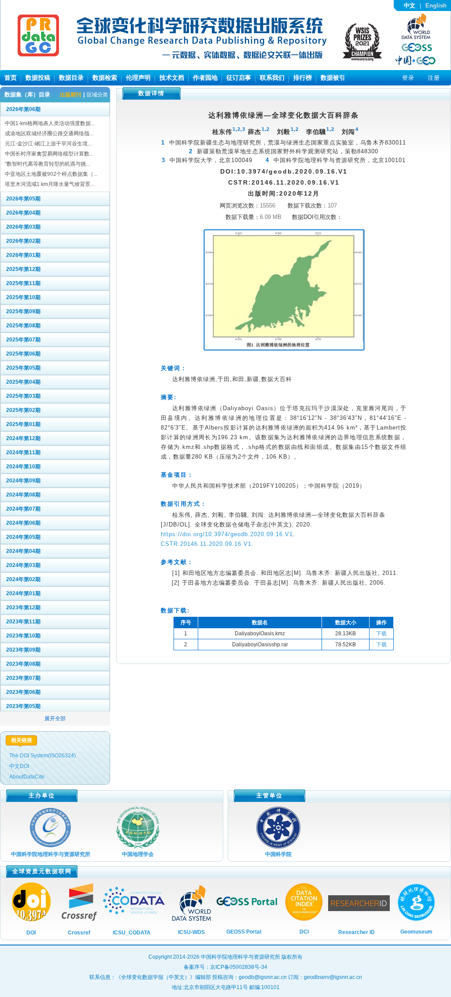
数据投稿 (38, 77)
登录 (408, 77)
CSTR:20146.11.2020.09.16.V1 (206, 544)
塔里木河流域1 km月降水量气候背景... (49, 184)
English (436, 5)
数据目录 (71, 77)
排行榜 (302, 77)
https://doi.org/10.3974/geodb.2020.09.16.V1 (227, 534)
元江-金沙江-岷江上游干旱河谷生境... (48, 144)
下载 (381, 633)
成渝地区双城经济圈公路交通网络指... (49, 133)
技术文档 (171, 77)
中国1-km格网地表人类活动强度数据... (50, 123)
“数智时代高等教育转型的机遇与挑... (47, 164)
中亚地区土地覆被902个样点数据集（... (51, 174)
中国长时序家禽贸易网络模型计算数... (49, 154)
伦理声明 (138, 77)
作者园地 (205, 77)
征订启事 (238, 77)
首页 (10, 77)
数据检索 (104, 77)
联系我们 (272, 77)
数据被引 (333, 77)
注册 (434, 77)
